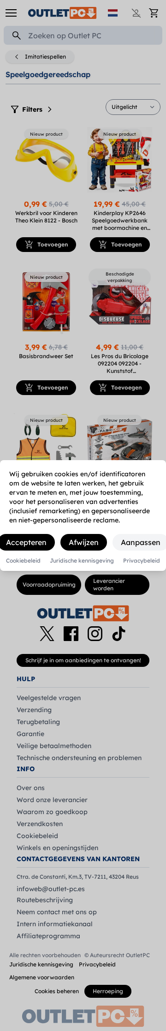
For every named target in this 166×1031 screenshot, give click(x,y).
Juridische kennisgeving (82, 560)
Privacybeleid (141, 560)
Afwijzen (84, 542)
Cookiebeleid (23, 560)
